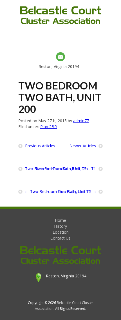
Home (60, 220)
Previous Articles (40, 146)
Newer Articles (83, 146)
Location (61, 232)
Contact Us (60, 238)
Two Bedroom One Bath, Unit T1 (65, 169)
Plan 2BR (48, 126)
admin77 (81, 120)
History (60, 226)
